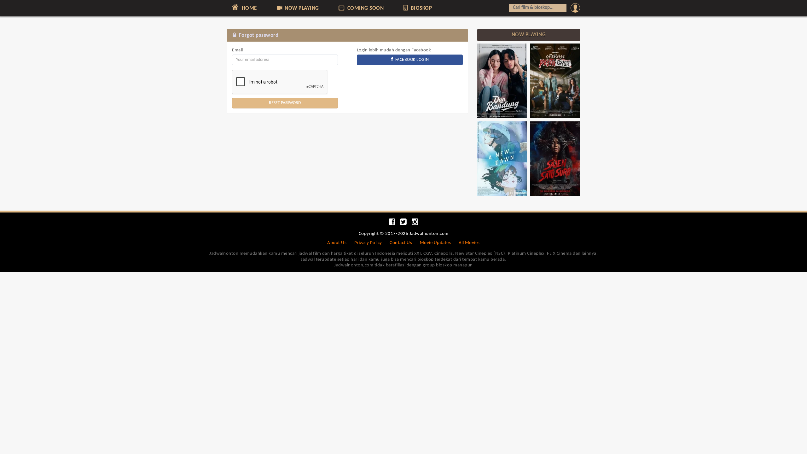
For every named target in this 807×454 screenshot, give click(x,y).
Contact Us (401, 243)
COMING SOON (365, 8)
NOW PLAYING (301, 8)
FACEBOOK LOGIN (411, 59)
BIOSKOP (420, 8)
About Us (336, 243)
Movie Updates (435, 243)
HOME (248, 8)
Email (237, 50)
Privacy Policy (368, 243)
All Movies (469, 243)
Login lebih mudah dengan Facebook (394, 50)
